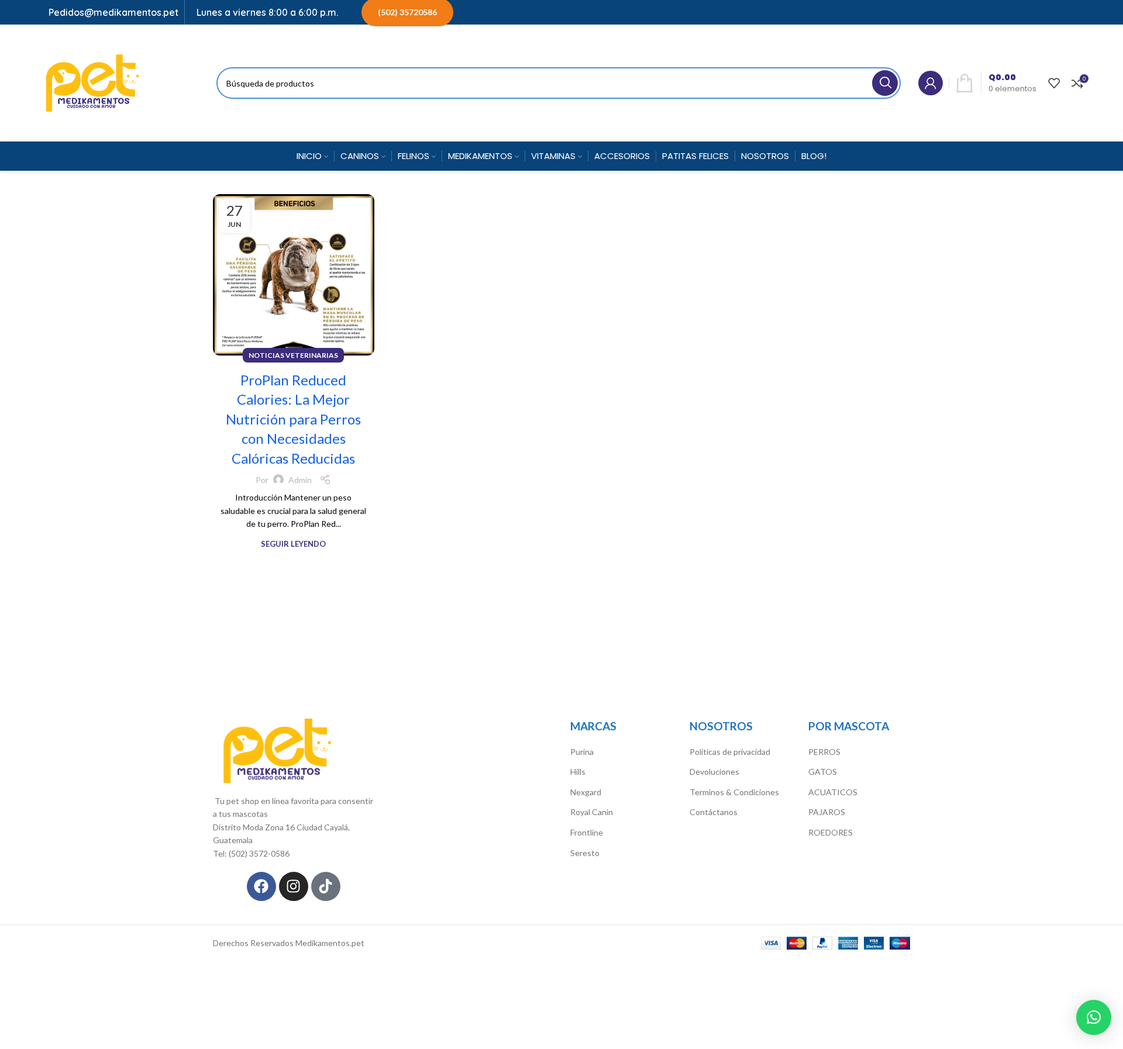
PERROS (824, 752)
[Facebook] (261, 886)
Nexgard (585, 792)
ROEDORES (830, 832)
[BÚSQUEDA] (885, 83)
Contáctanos (714, 812)
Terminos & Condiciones (734, 792)
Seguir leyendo (293, 544)
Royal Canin (591, 812)
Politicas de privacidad (730, 752)
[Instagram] (293, 886)
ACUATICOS (832, 792)
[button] (1093, 1017)
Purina (582, 752)
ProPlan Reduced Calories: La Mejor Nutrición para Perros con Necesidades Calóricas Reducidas (293, 419)
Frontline (586, 832)
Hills (577, 772)
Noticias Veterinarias (293, 355)
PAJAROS (826, 812)
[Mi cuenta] (930, 83)
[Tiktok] (325, 886)
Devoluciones (714, 772)
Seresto (585, 853)
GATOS (822, 772)
